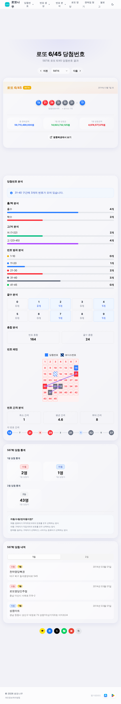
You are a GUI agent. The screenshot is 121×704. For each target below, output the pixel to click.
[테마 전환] (112, 4)
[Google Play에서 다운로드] (113, 695)
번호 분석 (59, 4)
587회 (27, 87)
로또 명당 (74, 4)
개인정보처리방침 (12, 697)
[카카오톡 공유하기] (42, 631)
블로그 (101, 4)
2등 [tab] (87, 556)
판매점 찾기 (88, 4)
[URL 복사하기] (78, 631)
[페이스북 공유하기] (49, 631)
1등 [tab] (34, 556)
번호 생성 (43, 4)
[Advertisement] (60, 32)
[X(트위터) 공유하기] (57, 631)
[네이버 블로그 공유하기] (64, 631)
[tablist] (60, 557)
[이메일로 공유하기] (71, 631)
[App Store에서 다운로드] (105, 695)
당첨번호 (27, 4)
